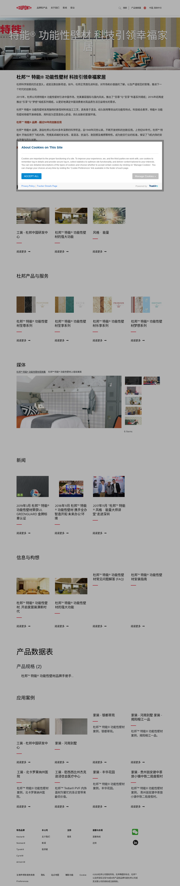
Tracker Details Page (47, 185)
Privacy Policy (28, 185)
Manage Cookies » (145, 176)
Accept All (31, 176)
